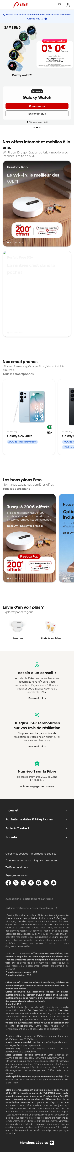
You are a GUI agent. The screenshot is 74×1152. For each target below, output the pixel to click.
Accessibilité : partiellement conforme (29, 899)
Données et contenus (18, 860)
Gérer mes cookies (17, 853)
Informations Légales (43, 853)
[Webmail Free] (59, 4)
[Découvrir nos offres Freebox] (29, 538)
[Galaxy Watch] (37, 74)
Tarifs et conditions (17, 867)
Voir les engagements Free (37, 786)
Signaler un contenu (46, 860)
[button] (37, 810)
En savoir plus (37, 698)
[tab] (34, 127)
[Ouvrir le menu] (6, 5)
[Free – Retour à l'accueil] (20, 5)
